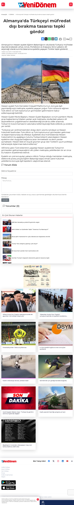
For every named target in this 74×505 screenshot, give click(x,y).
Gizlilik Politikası (5, 467)
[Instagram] (58, 461)
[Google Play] (37, 482)
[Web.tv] (72, 461)
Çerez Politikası (5, 469)
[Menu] (71, 4)
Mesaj (4, 178)
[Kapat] (38, 499)
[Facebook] (49, 461)
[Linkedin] (63, 461)
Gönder (5, 200)
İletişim (3, 476)
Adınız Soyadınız (8, 171)
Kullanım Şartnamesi (7, 475)
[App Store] (37, 487)
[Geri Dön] (3, 4)
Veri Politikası (5, 471)
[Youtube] (67, 461)
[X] (53, 461)
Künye (3, 473)
